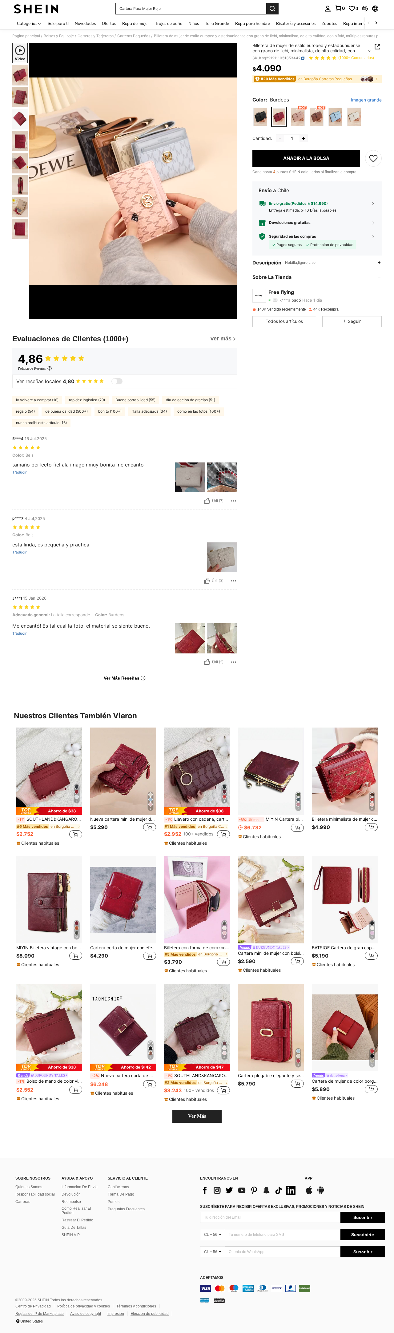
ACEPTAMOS (211, 1278)
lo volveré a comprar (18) (37, 400)
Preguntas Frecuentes (126, 1209)
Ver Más (197, 1116)
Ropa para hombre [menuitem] (252, 23)
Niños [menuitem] (193, 23)
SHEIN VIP (71, 1235)
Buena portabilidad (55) (135, 400)
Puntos (113, 1202)
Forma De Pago (121, 1194)
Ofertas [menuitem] (109, 23)
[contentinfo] (292, 1288)
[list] (249, 1190)
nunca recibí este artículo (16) (41, 422)
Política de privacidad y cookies (83, 1306)
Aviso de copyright (85, 1313)
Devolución (71, 1194)
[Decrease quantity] (280, 138)
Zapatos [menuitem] (329, 23)
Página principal (26, 36)
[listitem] (49, 787)
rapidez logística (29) (87, 400)
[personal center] (328, 8)
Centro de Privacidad (33, 1306)
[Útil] (207, 501)
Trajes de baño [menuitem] (168, 23)
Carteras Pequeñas (133, 36)
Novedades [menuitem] (85, 23)
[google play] (320, 1193)
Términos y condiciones (136, 1306)
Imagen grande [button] (366, 99)
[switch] (117, 381)
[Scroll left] (369, 23)
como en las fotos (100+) (198, 411)
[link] (340, 8)
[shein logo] (36, 8)
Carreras (22, 1202)
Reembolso (71, 1202)
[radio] (260, 117)
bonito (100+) (110, 411)
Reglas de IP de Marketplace (39, 1313)
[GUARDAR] (373, 158)
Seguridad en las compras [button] (292, 236)
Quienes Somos (28, 1187)
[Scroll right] (376, 23)
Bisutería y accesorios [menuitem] (296, 23)
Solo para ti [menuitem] (58, 23)
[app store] (309, 1193)
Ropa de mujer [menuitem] (135, 23)
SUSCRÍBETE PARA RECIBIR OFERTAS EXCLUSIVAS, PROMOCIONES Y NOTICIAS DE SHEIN (282, 1206)
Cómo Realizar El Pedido (76, 1210)
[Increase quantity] (304, 138)
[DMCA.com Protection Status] (219, 1300)
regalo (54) (25, 411)
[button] (364, 8)
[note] (49, 811)
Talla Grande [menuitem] (217, 23)
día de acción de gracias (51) (190, 400)
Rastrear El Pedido (77, 1220)
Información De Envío (80, 1187)
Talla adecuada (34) (149, 411)
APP (308, 1178)
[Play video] (133, 181)
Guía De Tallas (74, 1227)
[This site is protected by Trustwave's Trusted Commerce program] (204, 1300)
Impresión (115, 1313)
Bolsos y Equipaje (59, 36)
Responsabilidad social (35, 1194)
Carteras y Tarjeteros (96, 36)
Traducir (19, 472)
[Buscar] (272, 8)
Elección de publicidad (150, 1313)
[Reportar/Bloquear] (233, 501)
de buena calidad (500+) (66, 411)
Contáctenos (118, 1187)
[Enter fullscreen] (230, 314)
